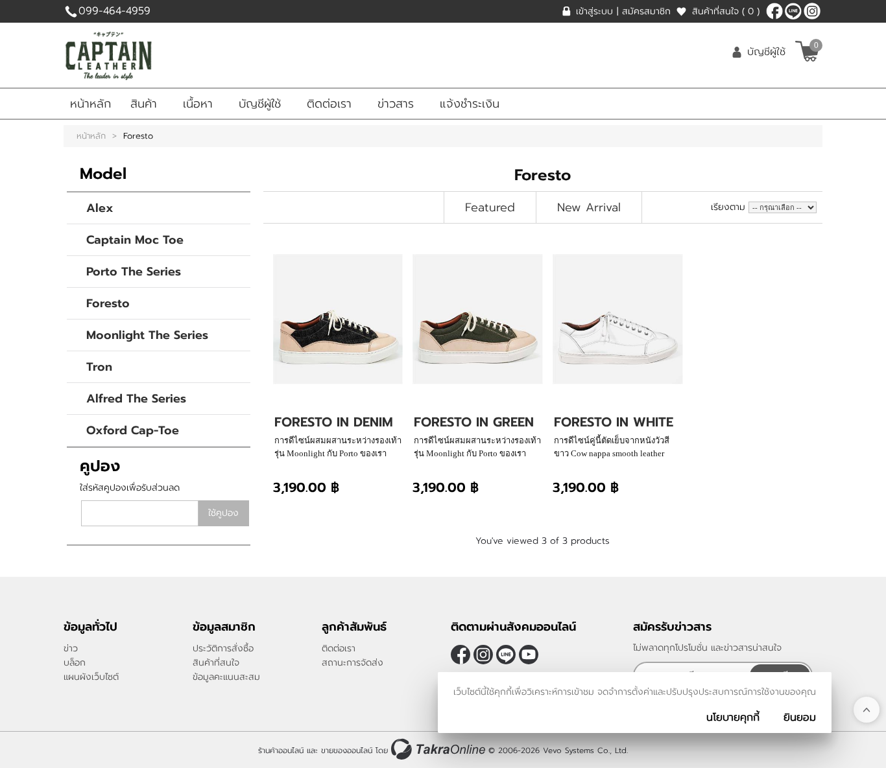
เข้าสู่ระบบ (594, 11)
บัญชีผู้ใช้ (766, 52)
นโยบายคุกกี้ (733, 717)
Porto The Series (133, 271)
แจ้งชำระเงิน (469, 104)
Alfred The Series (136, 399)
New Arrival (589, 207)
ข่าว (71, 648)
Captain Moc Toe (135, 240)
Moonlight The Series (147, 335)
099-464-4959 (114, 11)
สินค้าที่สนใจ (726, 11)
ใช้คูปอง (223, 513)
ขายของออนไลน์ (346, 750)
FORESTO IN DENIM (333, 422)
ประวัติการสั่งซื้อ (223, 648)
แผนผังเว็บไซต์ (91, 677)
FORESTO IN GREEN (474, 422)
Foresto (108, 303)
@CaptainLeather (793, 11)
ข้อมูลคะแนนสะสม (226, 677)
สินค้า (143, 104)
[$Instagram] (812, 11)
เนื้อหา (198, 104)
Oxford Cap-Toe (132, 430)
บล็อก (75, 662)
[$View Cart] (807, 51)
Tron (99, 367)
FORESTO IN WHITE (613, 422)
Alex (100, 208)
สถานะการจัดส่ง (352, 662)
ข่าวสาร (395, 104)
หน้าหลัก (90, 104)
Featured (490, 207)
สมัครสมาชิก (646, 11)
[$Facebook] (774, 11)
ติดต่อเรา (329, 104)
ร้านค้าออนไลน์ (281, 750)
